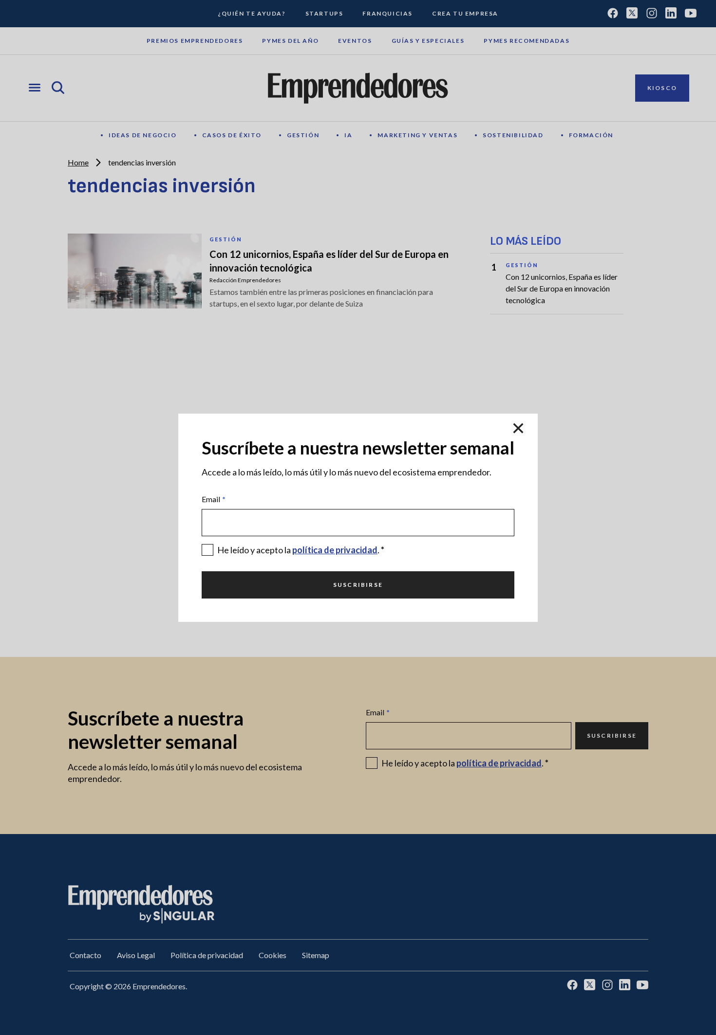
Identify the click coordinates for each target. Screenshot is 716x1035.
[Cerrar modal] (518, 429)
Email (214, 499)
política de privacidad (334, 550)
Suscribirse (358, 584)
